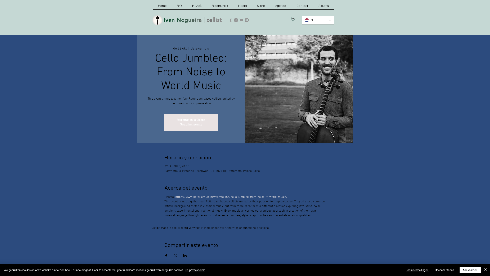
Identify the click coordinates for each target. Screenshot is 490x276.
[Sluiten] (485, 270)
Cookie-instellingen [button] (417, 270)
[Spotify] (247, 20)
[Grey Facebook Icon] (231, 20)
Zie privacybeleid (195, 270)
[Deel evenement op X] (175, 255)
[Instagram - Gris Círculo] (236, 20)
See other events (191, 125)
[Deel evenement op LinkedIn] (185, 255)
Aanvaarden (470, 270)
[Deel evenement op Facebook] (166, 255)
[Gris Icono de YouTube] (241, 20)
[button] (293, 19)
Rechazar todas (444, 270)
